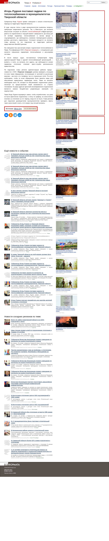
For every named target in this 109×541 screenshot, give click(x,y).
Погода (49, 6)
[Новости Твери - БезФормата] (10, 2)
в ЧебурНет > (78, 6)
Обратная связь (8, 469)
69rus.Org (18, 109)
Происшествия (59, 6)
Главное (27, 6)
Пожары (69, 6)
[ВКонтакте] (6, 115)
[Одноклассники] (11, 115)
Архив (34, 6)
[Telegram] (15, 115)
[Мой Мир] (20, 115)
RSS (15, 473)
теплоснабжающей (34, 31)
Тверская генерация (31, 50)
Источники (41, 6)
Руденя (19, 21)
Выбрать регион (8, 471)
